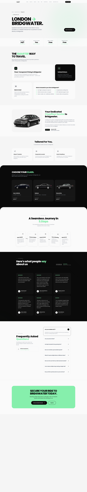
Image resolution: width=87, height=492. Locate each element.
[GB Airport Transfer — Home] (18, 2)
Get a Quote (68, 1)
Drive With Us (46, 1)
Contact (50, 1)
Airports (35, 1)
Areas (38, 1)
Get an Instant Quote (38, 402)
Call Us (52, 402)
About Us (31, 1)
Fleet (41, 1)
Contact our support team (24, 349)
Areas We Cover (55, 1)
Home (27, 1)
